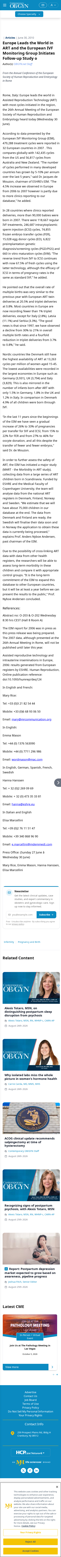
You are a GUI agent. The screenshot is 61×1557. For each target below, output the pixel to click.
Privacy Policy (30, 1407)
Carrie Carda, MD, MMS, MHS (24, 1083)
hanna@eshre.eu (23, 804)
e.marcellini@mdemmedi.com (32, 844)
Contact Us (30, 1396)
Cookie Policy (28, 1526)
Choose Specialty (27, 14)
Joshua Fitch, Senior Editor (22, 1281)
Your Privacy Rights (30, 1415)
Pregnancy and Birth (29, 941)
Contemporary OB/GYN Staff (23, 1151)
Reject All (30, 1541)
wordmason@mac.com (27, 759)
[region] (30, 1519)
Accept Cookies (30, 1550)
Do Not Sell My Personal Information (30, 1411)
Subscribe (44, 914)
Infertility (9, 941)
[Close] (57, 1486)
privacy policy (18, 924)
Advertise (30, 1392)
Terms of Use (30, 1404)
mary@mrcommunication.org (31, 719)
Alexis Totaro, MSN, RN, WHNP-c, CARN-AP (31, 1020)
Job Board (31, 1400)
